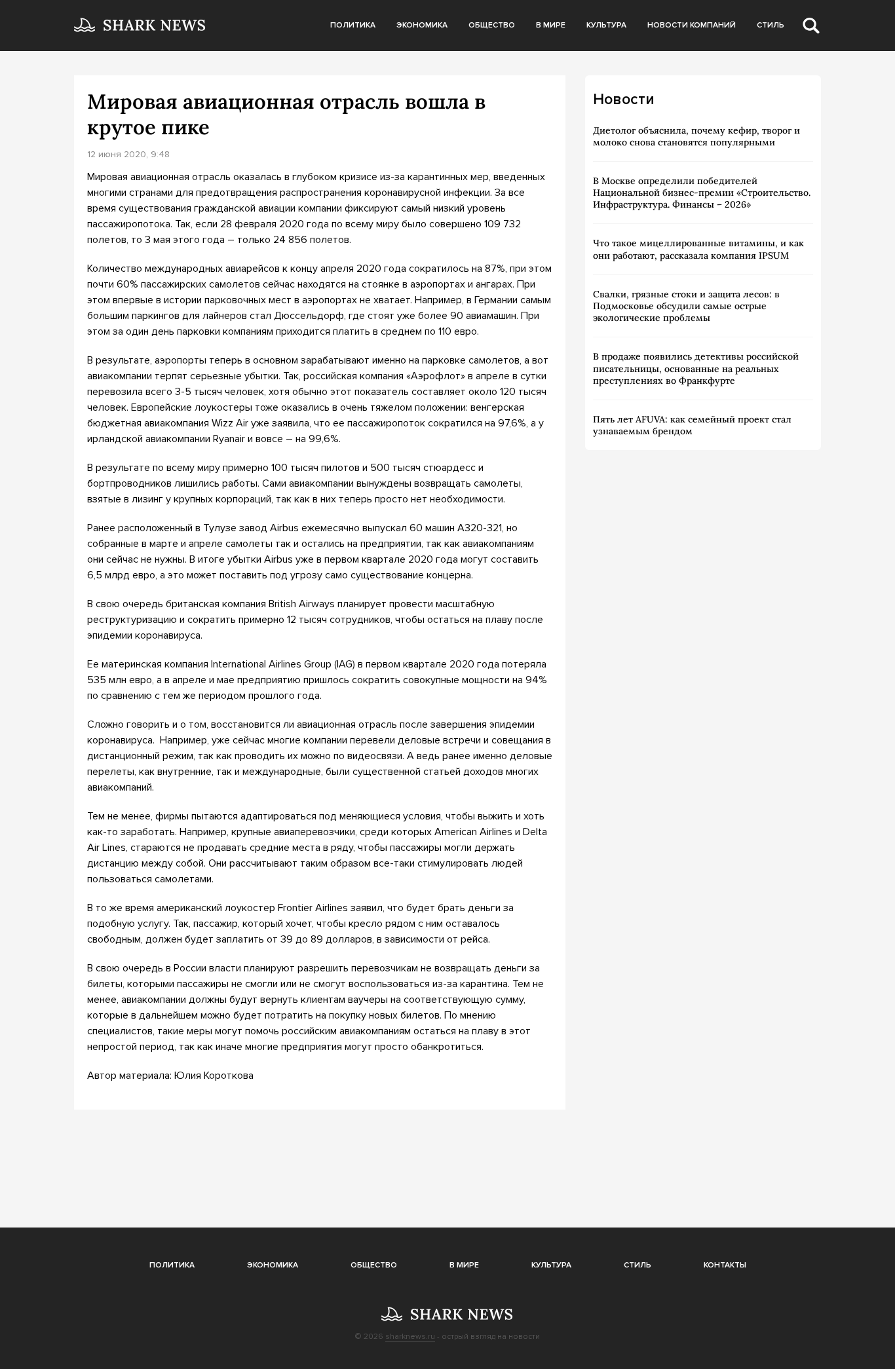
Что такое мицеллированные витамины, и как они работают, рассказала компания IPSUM (698, 249)
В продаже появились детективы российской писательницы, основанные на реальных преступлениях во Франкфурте (696, 368)
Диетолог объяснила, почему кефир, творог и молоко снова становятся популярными (696, 136)
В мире (550, 25)
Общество (491, 25)
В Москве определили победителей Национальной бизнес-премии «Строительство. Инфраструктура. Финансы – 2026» (701, 192)
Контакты (725, 1265)
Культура (606, 25)
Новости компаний (691, 25)
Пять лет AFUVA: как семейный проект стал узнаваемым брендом (692, 425)
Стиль (770, 25)
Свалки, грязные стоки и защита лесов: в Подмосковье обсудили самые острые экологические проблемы (686, 306)
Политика (352, 25)
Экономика (421, 25)
